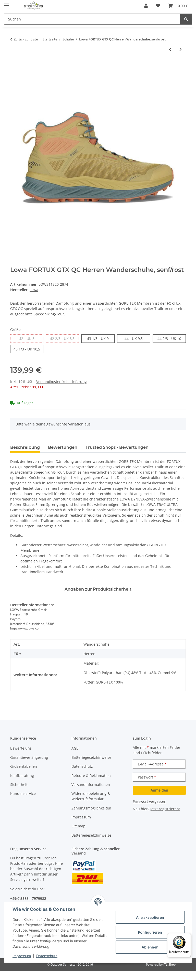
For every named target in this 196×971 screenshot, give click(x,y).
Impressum (22, 956)
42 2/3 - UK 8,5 (64, 338)
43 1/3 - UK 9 (100, 338)
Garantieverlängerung (29, 757)
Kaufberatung (22, 775)
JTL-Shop (169, 964)
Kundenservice (23, 793)
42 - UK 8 (31, 338)
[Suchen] (186, 19)
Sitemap (78, 826)
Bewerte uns (21, 748)
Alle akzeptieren (150, 917)
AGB (75, 748)
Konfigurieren (150, 932)
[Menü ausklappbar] (6, 3)
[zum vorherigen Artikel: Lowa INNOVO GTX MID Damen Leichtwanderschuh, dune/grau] (170, 49)
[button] (146, 6)
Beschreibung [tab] (25, 447)
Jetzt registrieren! (165, 808)
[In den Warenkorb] (14, 66)
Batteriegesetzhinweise (91, 757)
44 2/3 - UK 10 (171, 338)
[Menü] (188, 936)
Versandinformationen (90, 784)
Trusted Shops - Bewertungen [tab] (117, 447)
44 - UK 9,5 (137, 338)
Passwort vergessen (149, 801)
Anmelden (159, 790)
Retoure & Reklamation (91, 775)
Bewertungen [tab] (62, 447)
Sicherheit (19, 784)
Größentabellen (23, 766)
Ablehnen (150, 947)
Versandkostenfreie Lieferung (61, 381)
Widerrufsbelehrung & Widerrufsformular (90, 796)
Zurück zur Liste (26, 39)
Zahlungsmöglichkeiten (91, 808)
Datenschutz (46, 956)
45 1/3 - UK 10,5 (28, 348)
